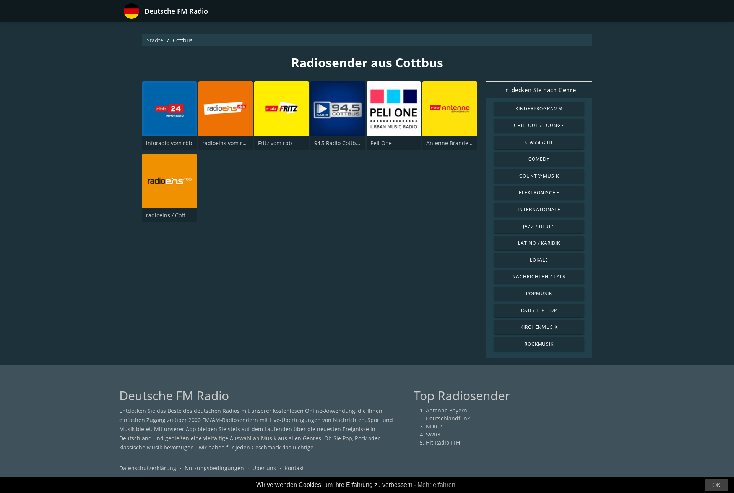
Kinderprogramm (539, 108)
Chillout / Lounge (539, 125)
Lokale (539, 260)
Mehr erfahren (436, 485)
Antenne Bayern (446, 410)
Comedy (539, 159)
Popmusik (539, 293)
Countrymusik (539, 176)
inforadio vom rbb (169, 143)
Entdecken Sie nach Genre (539, 90)
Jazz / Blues (539, 226)
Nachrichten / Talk (538, 276)
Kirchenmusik (539, 327)
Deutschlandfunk (448, 418)
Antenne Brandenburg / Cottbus (467, 143)
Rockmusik (539, 344)
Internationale (539, 209)
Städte (155, 40)
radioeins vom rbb (225, 143)
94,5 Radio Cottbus (338, 143)
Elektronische (539, 192)
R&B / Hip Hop (539, 310)
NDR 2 (434, 426)
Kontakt (294, 468)
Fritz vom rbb (275, 143)
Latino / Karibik (539, 243)
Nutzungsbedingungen (214, 468)
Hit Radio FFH (443, 442)
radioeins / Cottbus (170, 215)
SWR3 (433, 434)
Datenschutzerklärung (147, 468)
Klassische (539, 142)
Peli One (381, 143)
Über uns (264, 468)
